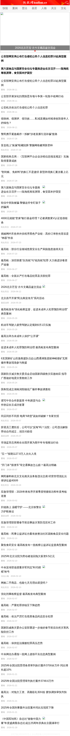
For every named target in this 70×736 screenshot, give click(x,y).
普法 (24, 8)
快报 (5, 8)
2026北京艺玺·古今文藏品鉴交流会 (35, 47)
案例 (15, 8)
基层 (34, 8)
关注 (53, 8)
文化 (63, 8)
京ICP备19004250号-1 (21, 734)
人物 (44, 8)
